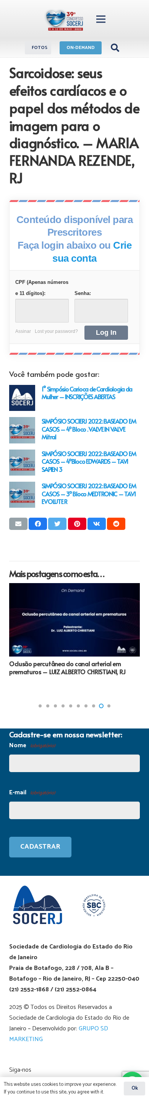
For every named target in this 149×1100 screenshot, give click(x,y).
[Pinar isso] (77, 524)
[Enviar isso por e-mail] (18, 524)
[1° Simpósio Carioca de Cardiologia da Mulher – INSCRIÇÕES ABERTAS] (22, 398)
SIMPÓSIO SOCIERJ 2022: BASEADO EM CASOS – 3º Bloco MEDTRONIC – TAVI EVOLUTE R (89, 493)
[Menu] (100, 19)
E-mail (32, 792)
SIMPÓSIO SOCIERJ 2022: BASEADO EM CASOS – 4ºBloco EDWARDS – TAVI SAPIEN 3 (89, 461)
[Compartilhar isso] (38, 524)
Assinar (23, 331)
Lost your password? (56, 331)
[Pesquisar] (114, 47)
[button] (40, 706)
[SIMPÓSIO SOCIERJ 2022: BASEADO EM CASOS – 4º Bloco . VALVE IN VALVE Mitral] (22, 430)
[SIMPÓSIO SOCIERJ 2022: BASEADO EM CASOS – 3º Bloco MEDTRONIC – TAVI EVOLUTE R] (22, 495)
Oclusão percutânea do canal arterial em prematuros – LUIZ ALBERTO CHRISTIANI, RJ (67, 667)
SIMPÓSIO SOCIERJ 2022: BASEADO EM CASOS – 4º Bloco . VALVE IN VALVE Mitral (89, 429)
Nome (32, 745)
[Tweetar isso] (57, 524)
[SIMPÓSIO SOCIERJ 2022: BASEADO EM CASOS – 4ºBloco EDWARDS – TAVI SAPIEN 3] (22, 463)
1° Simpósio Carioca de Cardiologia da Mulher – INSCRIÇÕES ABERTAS (87, 393)
